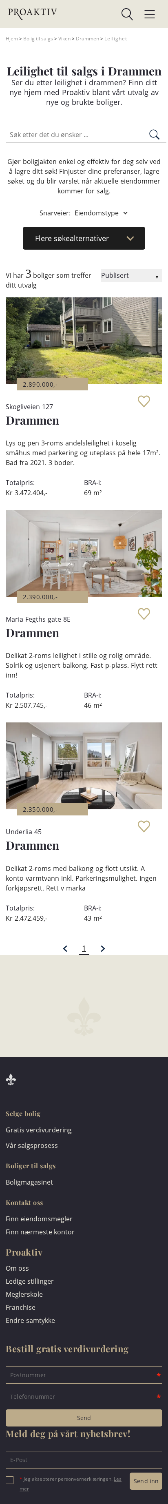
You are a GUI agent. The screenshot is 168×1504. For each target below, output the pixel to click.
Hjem (12, 38)
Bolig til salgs (38, 38)
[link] (95, 14)
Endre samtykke (30, 1320)
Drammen (87, 38)
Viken (64, 38)
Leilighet (115, 38)
